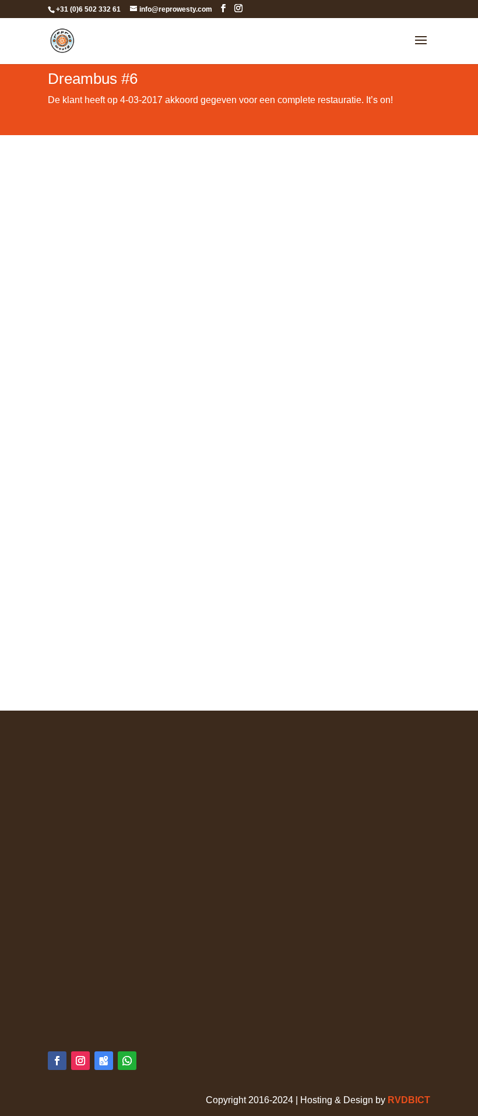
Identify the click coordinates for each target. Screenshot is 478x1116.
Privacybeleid (76, 757)
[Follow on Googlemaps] (103, 1060)
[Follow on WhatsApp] (127, 1060)
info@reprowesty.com (116, 1007)
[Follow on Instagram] (80, 1060)
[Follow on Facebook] (57, 1060)
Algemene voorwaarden (97, 741)
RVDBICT (409, 1100)
